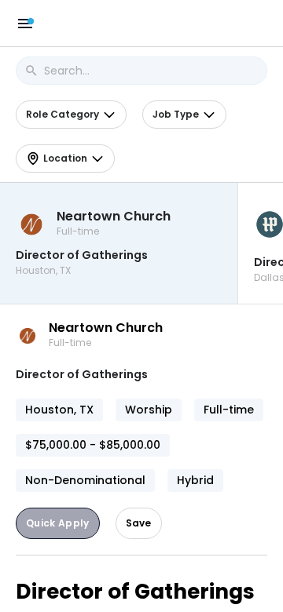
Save (139, 523)
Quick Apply (58, 523)
